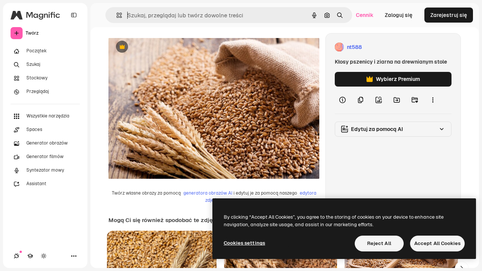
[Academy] (30, 256)
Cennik (365, 15)
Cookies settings (244, 243)
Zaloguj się (398, 15)
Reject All (379, 243)
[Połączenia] (17, 256)
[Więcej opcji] (432, 100)
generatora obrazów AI (207, 193)
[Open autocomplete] (116, 15)
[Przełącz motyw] (44, 256)
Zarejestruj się (448, 15)
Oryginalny (160, 47)
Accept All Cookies (437, 243)
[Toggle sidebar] (74, 15)
